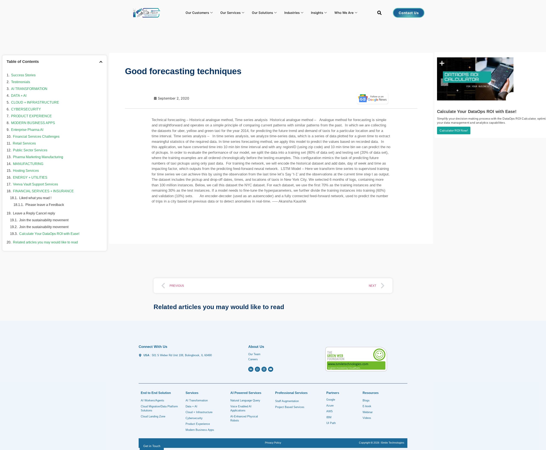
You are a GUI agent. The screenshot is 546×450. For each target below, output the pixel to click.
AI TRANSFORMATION (29, 89)
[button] (379, 13)
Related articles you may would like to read (45, 242)
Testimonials (20, 82)
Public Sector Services (30, 150)
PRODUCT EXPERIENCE (31, 116)
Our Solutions (262, 13)
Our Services (230, 13)
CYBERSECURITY (26, 109)
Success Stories (23, 75)
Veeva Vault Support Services (35, 184)
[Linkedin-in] (250, 369)
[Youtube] (270, 369)
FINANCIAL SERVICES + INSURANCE (43, 191)
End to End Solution (156, 393)
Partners (332, 393)
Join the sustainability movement (43, 220)
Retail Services (24, 143)
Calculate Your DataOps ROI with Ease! (49, 234)
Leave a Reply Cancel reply (34, 213)
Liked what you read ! (35, 198)
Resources (371, 393)
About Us (256, 347)
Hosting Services (26, 170)
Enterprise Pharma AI (27, 130)
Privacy (269, 442)
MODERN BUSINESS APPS (33, 123)
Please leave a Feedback (44, 205)
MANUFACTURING (28, 164)
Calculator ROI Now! (454, 130)
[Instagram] (264, 369)
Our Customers (197, 13)
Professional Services (291, 393)
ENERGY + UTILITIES (30, 177)
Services (192, 393)
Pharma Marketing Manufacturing (38, 157)
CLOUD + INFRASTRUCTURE (35, 102)
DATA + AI (18, 95)
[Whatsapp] (257, 369)
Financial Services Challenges (36, 136)
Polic (276, 442)
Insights (317, 13)
